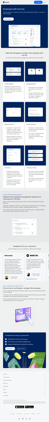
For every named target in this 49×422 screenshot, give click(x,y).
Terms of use (26, 413)
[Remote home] (6, 2)
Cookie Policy (19, 413)
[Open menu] (44, 2)
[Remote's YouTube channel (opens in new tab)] (19, 418)
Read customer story (31, 279)
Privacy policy (12, 413)
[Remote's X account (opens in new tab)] (26, 418)
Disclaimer (33, 413)
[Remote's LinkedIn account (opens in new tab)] (22, 418)
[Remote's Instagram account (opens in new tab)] (30, 418)
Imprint (38, 413)
